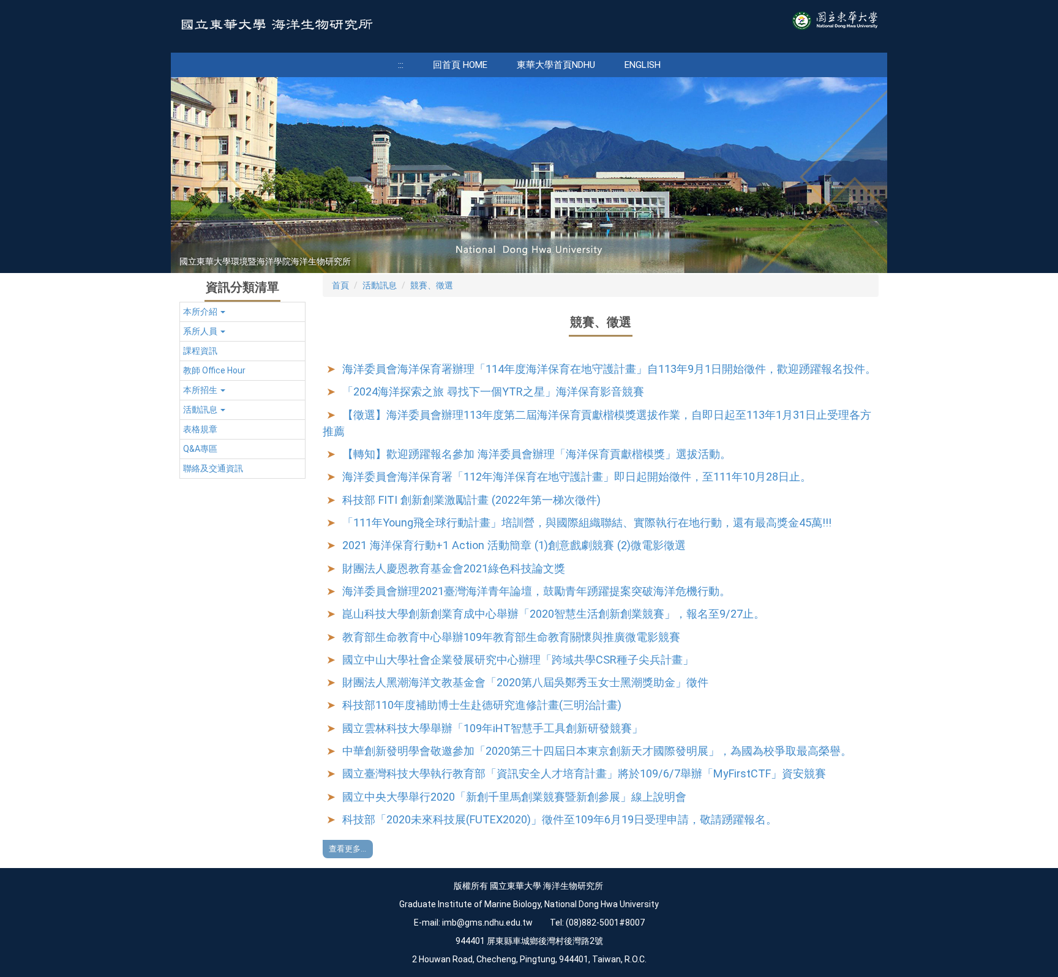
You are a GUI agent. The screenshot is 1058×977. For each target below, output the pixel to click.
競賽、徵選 (431, 285)
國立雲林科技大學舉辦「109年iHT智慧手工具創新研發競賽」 (492, 728)
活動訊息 (379, 285)
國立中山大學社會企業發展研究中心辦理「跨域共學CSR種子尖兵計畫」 (518, 659)
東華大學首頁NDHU (556, 64)
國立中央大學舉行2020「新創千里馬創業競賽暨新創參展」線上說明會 (514, 796)
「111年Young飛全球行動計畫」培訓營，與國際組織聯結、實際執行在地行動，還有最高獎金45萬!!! (586, 522)
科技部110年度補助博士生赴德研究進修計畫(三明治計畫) (481, 704)
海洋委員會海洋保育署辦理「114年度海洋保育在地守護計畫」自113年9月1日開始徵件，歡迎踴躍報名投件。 (609, 368)
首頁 (340, 285)
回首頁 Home (460, 64)
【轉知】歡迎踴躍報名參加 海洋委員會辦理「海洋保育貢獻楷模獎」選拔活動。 (536, 453)
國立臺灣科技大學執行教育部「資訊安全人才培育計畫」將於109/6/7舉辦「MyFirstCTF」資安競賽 (584, 773)
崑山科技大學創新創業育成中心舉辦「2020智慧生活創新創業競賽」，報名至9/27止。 (553, 613)
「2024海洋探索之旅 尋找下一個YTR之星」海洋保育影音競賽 (493, 391)
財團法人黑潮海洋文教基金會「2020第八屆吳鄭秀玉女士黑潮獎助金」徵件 (525, 682)
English (643, 64)
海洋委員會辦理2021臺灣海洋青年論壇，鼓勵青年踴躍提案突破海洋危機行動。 (536, 591)
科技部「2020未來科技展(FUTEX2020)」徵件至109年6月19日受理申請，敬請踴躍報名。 (559, 819)
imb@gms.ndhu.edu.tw (487, 922)
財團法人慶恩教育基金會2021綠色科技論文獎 (453, 568)
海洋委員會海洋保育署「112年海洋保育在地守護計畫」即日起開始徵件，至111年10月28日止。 (576, 476)
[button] (242, 311)
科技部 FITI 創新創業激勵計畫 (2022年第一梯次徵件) (471, 499)
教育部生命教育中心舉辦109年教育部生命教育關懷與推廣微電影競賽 (511, 637)
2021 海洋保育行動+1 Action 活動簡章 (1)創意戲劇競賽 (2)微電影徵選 (514, 545)
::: (400, 64)
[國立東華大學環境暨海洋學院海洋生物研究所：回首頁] (276, 26)
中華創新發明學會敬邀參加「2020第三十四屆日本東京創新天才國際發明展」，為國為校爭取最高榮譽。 (597, 750)
